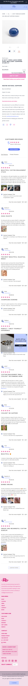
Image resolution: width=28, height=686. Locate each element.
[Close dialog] (26, 334)
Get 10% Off (21, 345)
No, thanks (20, 347)
